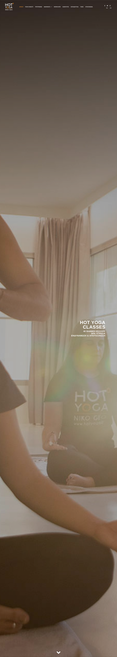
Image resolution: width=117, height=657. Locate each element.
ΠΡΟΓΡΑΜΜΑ (38, 7)
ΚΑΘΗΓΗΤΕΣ (66, 7)
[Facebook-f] (105, 6)
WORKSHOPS (57, 7)
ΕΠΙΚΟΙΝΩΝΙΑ (89, 7)
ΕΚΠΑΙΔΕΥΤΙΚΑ (74, 7)
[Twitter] (107, 6)
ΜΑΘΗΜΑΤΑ (47, 7)
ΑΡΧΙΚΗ (21, 7)
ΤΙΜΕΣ (82, 7)
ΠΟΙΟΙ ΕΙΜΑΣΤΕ (29, 7)
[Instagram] (110, 6)
